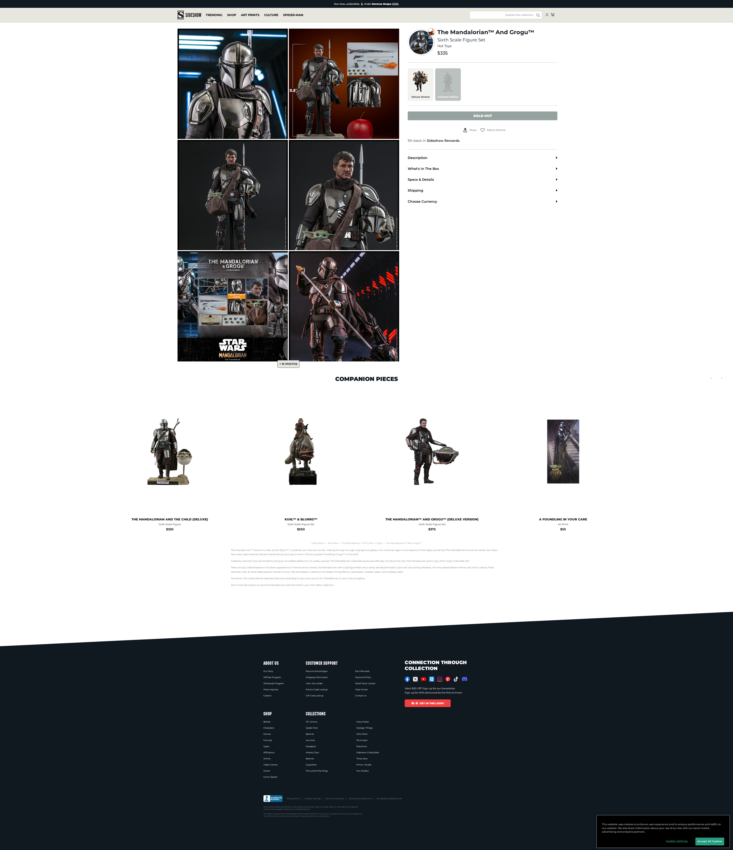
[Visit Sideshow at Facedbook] (407, 679)
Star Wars (333, 543)
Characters (268, 728)
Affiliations (268, 752)
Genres (267, 734)
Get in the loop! (432, 703)
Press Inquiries (270, 689)
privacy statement (309, 816)
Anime (266, 758)
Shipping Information (317, 677)
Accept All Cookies (709, 841)
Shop (231, 15)
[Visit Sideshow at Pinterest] (447, 679)
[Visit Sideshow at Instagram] (439, 679)
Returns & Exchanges (317, 671)
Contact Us (360, 695)
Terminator (362, 740)
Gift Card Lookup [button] (314, 695)
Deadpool (311, 746)
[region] (663, 831)
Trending (214, 15)
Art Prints (250, 15)
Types (266, 746)
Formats (267, 740)
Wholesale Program (273, 683)
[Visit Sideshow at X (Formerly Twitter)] (415, 679)
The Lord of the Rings (317, 770)
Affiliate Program (272, 677)
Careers (267, 695)
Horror (266, 770)
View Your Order (314, 683)
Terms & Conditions (334, 798)
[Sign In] (547, 15)
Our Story (268, 671)
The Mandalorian (351, 543)
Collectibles (318, 543)
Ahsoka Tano (312, 752)
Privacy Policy (293, 798)
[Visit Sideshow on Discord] (464, 679)
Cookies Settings (313, 798)
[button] (493, 130)
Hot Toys (444, 46)
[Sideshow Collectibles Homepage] (189, 15)
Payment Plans (363, 677)
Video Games (270, 764)
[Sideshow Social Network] (431, 679)
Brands (266, 721)
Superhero (311, 764)
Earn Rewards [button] (362, 671)
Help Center (361, 689)
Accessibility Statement (360, 798)
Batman (310, 734)
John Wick (361, 734)
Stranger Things (364, 728)
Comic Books (270, 777)
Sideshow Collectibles (367, 752)
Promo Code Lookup (317, 689)
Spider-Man (293, 15)
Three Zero (362, 758)
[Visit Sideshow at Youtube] (423, 679)
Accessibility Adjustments (389, 798)
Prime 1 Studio (363, 764)
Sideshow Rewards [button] (443, 141)
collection (322, 585)
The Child (368, 543)
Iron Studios (362, 770)
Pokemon (361, 746)
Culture (271, 15)
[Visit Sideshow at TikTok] (456, 679)
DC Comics (311, 721)
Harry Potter (362, 721)
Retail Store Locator (365, 683)
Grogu (378, 543)
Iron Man (310, 740)
